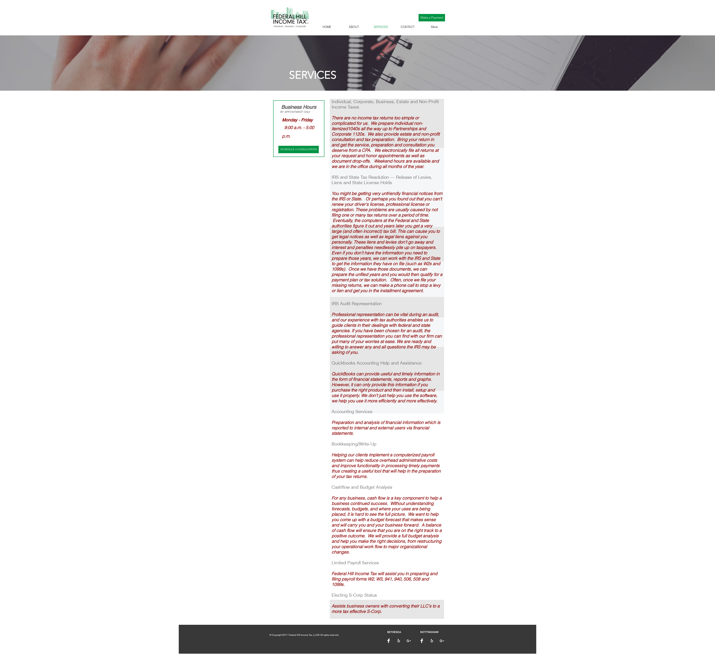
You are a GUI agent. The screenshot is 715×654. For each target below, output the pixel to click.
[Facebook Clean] (388, 641)
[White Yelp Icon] (398, 641)
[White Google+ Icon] (408, 641)
